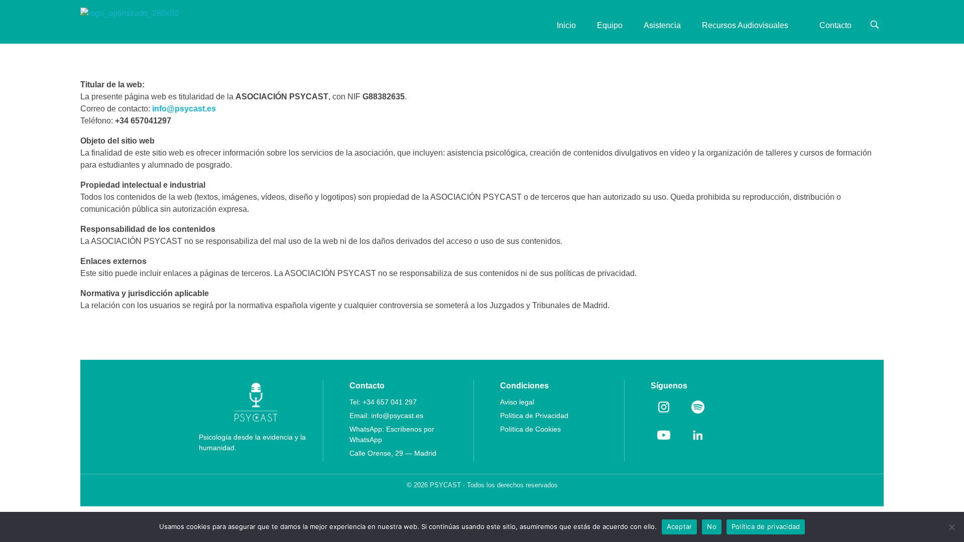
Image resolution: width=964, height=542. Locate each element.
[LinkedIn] (698, 435)
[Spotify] (698, 407)
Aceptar (679, 526)
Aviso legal (517, 402)
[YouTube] (664, 435)
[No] (951, 527)
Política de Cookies (530, 429)
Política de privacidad (766, 526)
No (711, 526)
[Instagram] (664, 407)
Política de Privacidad (534, 416)
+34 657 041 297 (390, 402)
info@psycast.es (397, 416)
